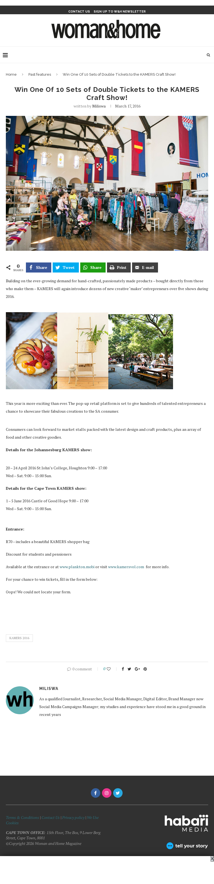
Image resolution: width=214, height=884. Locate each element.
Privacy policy (73, 817)
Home (11, 74)
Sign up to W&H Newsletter (120, 11)
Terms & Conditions (22, 817)
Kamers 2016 (19, 638)
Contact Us (51, 817)
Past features (39, 74)
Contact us (79, 11)
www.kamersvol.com (126, 566)
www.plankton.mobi (77, 566)
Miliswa (99, 106)
